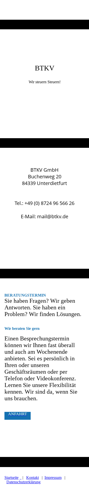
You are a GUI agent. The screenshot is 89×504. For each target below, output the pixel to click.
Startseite (11, 477)
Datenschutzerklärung (23, 482)
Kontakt (32, 477)
